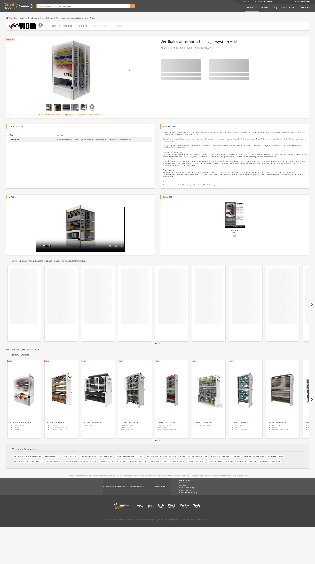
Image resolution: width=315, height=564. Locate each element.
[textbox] (83, 6)
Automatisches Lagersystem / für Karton (28, 461)
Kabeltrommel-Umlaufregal (246, 461)
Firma (53, 25)
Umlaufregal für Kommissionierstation (113, 461)
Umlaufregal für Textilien (138, 461)
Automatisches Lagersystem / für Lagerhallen (96, 456)
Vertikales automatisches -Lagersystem (27, 456)
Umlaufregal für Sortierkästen (270, 461)
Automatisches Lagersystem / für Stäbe (193, 456)
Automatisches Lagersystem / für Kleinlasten (81, 461)
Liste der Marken (184, 480)
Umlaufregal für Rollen (275, 456)
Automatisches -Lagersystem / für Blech (129, 456)
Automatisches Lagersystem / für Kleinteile (225, 456)
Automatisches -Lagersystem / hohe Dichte (161, 456)
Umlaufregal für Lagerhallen (254, 456)
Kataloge (265, 8)
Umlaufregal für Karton (196, 461)
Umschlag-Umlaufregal (54, 461)
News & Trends (287, 8)
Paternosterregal (51, 456)
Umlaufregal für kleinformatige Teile (220, 461)
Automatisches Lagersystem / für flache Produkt (167, 461)
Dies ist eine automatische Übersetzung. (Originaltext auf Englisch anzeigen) (190, 185)
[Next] (129, 70)
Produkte (251, 8)
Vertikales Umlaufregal (69, 456)
